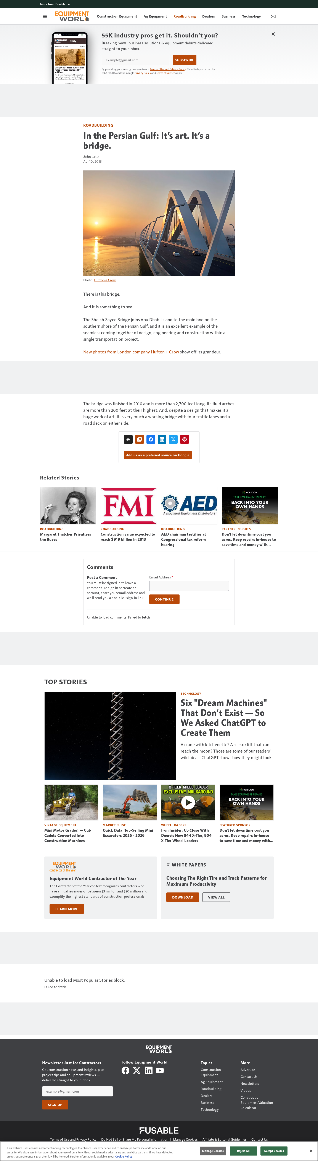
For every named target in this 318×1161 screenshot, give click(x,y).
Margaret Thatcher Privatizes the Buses (65, 537)
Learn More (66, 909)
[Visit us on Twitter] (137, 1070)
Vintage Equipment (60, 825)
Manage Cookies (185, 1139)
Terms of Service (165, 72)
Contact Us (259, 1139)
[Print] (128, 439)
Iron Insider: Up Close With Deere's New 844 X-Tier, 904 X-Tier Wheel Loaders (186, 835)
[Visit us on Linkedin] (149, 1070)
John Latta (91, 156)
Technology (191, 693)
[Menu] (44, 16)
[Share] (150, 439)
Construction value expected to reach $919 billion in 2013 (128, 537)
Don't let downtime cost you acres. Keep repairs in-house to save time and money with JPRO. (249, 539)
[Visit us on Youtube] (160, 1070)
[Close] (311, 1151)
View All (216, 897)
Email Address (161, 577)
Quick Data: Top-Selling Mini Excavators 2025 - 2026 (128, 833)
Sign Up (55, 1105)
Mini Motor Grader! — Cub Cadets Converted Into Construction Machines (67, 835)
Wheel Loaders (173, 825)
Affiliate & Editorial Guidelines (224, 1139)
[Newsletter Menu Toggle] (273, 16)
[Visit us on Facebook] (125, 1070)
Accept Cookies (274, 1151)
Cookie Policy (123, 1156)
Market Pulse (114, 825)
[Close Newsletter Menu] (273, 34)
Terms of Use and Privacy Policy (168, 69)
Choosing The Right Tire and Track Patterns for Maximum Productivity (216, 881)
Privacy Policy (143, 72)
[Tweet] (173, 439)
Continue (164, 599)
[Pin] (184, 439)
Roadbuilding (98, 125)
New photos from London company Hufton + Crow (131, 352)
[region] (159, 1151)
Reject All (243, 1151)
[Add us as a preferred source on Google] (139, 439)
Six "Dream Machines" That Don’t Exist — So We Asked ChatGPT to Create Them (224, 718)
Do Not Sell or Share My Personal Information (134, 1139)
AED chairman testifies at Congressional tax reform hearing (183, 539)
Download (182, 897)
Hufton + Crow (105, 280)
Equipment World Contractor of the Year (93, 878)
